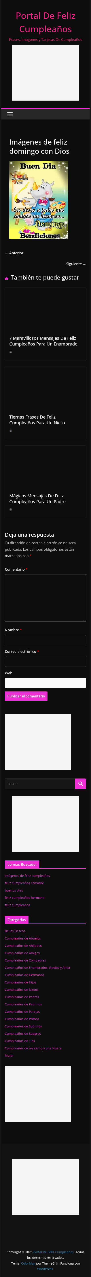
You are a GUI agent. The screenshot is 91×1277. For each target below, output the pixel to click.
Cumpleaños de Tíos (20, 1041)
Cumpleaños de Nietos (21, 989)
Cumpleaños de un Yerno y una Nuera (33, 1048)
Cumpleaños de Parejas (22, 1011)
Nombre (13, 630)
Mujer (9, 1055)
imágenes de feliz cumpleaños (27, 876)
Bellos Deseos (15, 931)
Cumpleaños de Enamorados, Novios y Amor (37, 967)
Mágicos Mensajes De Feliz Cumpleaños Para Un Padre (37, 498)
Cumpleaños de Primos (22, 1019)
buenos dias (14, 890)
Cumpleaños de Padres (22, 997)
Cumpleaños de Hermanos (24, 975)
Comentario (16, 569)
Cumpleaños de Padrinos (23, 1004)
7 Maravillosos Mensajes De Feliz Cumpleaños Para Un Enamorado (43, 341)
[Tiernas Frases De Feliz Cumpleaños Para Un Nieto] (45, 369)
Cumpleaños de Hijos (20, 982)
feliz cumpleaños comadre (24, 883)
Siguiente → (76, 263)
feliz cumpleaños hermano (24, 898)
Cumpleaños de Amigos (22, 953)
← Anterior (14, 252)
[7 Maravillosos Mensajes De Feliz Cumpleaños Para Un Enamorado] (45, 290)
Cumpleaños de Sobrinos (23, 1026)
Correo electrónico (22, 651)
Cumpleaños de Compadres (25, 960)
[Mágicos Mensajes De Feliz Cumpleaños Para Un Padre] (45, 448)
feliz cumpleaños (17, 905)
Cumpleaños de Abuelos (23, 938)
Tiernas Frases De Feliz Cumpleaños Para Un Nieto (37, 420)
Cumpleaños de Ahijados (23, 945)
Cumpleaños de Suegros (23, 1033)
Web (8, 673)
